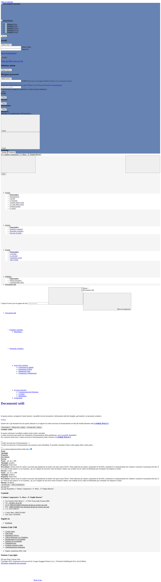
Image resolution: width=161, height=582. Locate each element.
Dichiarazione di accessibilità (15, 539)
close (3, 174)
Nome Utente (26, 47)
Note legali (9, 533)
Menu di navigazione (123, 309)
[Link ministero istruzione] (10, 4)
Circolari (21, 394)
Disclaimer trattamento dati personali (13, 563)
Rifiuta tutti (18, 427)
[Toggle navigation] (18, 164)
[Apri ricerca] (143, 164)
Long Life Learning (21, 365)
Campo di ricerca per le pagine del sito (14, 303)
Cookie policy (10, 531)
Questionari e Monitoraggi (27, 373)
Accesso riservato (20, 390)
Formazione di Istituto (26, 367)
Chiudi (4, 97)
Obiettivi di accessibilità (13, 541)
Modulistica (18, 332)
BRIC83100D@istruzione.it (28, 505)
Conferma (12, 152)
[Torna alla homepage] (80, 155)
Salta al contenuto (7, 2)
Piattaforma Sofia (24, 371)
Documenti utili (10, 313)
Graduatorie (18, 398)
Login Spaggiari (57, 85)
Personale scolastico (17, 348)
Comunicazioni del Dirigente (28, 392)
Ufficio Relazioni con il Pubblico (16, 537)
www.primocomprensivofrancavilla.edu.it (15, 449)
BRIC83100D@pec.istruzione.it (29, 507)
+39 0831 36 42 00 (15, 503)
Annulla (4, 152)
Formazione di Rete (25, 369)
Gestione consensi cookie (14, 545)
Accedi (4, 36)
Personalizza (6, 427)
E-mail (24, 81)
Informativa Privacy (12, 535)
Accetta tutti (34, 427)
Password (25, 49)
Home (85, 288)
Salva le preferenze (18, 485)
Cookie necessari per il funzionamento (14, 443)
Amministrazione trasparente (15, 547)
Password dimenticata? (9, 53)
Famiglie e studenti (16, 330)
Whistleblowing (10, 543)
